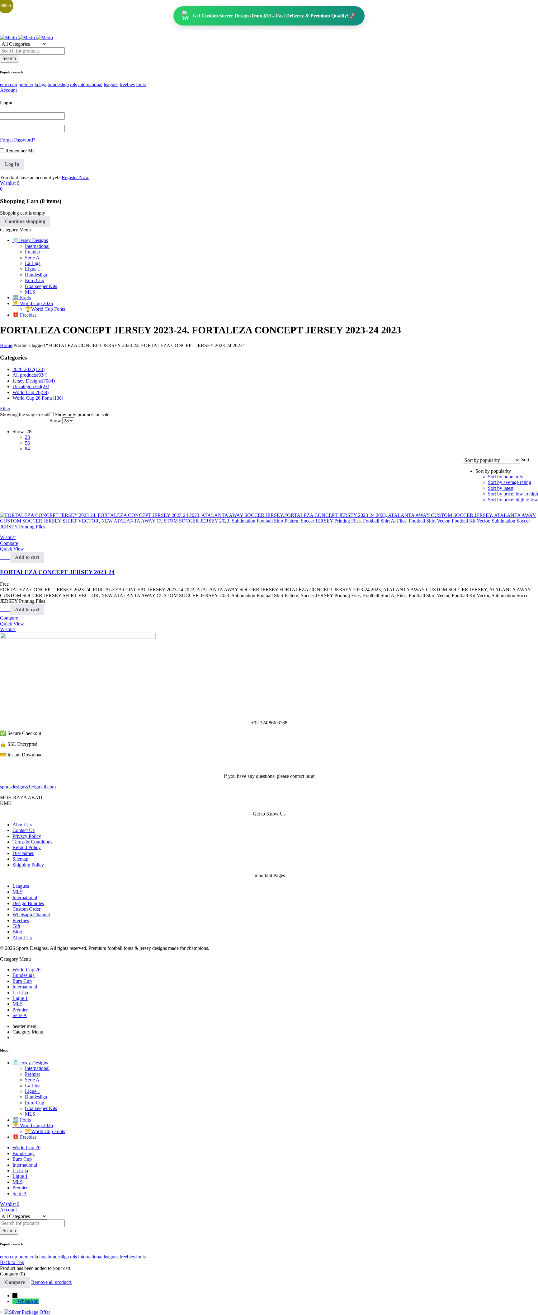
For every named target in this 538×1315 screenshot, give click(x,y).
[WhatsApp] (14, 1301)
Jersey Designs (33, 380)
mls (73, 84)
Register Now (75, 177)
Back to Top (12, 1262)
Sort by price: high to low (513, 499)
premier (25, 84)
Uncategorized (30, 386)
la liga (40, 84)
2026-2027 (28, 369)
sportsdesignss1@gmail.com (28, 786)
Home (6, 345)
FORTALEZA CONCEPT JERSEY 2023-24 (57, 572)
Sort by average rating (509, 482)
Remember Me (19, 150)
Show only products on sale (81, 414)
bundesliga (58, 84)
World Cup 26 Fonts (37, 398)
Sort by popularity (505, 476)
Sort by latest (500, 488)
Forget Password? (17, 139)
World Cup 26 (30, 392)
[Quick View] (7, 557)
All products (29, 375)
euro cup (8, 84)
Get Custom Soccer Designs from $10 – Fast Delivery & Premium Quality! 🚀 (274, 15)
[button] (27, 557)
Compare (15, 1282)
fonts (141, 84)
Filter (5, 408)
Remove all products (51, 1282)
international (90, 84)
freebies (127, 84)
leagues (111, 84)
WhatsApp (28, 1301)
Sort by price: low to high (513, 493)
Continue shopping (25, 221)
